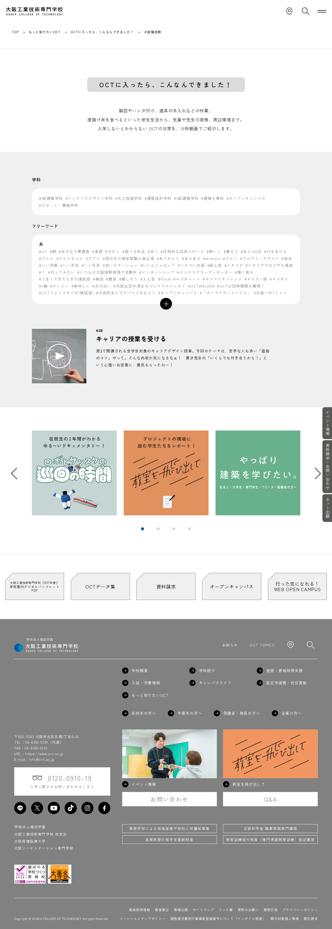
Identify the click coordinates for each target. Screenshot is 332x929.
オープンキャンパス (232, 586)
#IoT (43, 251)
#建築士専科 (212, 198)
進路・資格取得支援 (284, 671)
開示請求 (311, 918)
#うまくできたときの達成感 (65, 279)
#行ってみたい (61, 272)
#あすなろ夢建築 (74, 251)
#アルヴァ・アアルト (259, 258)
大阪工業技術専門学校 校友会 (40, 834)
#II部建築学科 (186, 198)
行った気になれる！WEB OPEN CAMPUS (297, 586)
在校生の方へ (144, 713)
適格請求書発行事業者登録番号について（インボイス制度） (218, 918)
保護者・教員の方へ (241, 713)
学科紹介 (207, 671)
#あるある (191, 258)
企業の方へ (291, 713)
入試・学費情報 (146, 683)
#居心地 (214, 265)
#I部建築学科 (51, 198)
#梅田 (98, 279)
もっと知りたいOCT (150, 695)
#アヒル (46, 258)
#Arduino (211, 258)
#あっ (153, 251)
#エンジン (59, 286)
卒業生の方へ (189, 713)
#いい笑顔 (48, 265)
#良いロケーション (120, 265)
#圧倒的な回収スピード (182, 251)
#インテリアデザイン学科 (89, 198)
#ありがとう (168, 258)
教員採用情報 (139, 909)
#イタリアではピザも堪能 (269, 265)
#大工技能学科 (128, 198)
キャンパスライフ (215, 683)
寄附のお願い (248, 909)
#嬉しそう (128, 279)
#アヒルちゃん (69, 258)
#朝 (53, 251)
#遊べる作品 (133, 251)
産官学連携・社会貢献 (286, 683)
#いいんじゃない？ (158, 265)
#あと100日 (251, 251)
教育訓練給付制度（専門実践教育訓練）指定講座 (270, 839)
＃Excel (164, 279)
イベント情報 (327, 423)
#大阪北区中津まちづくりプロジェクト (149, 286)
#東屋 (97, 251)
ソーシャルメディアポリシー (142, 918)
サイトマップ (203, 909)
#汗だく (112, 251)
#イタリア (233, 265)
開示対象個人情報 (285, 918)
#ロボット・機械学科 (58, 205)
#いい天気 (69, 265)
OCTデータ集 (100, 586)
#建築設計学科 (157, 198)
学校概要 (140, 671)
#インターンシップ (157, 272)
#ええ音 (147, 279)
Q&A (270, 799)
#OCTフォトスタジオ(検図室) (66, 292)
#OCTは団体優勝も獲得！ (241, 286)
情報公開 (181, 909)
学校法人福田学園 (30, 826)
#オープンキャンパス (246, 198)
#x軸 (43, 286)
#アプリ (93, 258)
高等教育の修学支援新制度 (169, 839)
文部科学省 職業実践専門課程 (270, 828)
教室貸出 (162, 909)
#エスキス (278, 279)
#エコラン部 (255, 279)
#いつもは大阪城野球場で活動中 (107, 272)
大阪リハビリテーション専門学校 (44, 848)
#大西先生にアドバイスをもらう (126, 292)
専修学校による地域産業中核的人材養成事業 (169, 828)
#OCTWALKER (201, 286)
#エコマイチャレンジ (222, 279)
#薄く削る (244, 272)
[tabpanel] (74, 473)
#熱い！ (213, 251)
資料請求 (166, 586)
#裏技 (111, 279)
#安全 (286, 258)
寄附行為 (271, 909)
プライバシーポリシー (300, 909)
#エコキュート (186, 279)
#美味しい (80, 286)
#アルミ (230, 258)
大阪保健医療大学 (30, 841)
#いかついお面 (191, 265)
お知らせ (230, 644)
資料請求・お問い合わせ (327, 466)
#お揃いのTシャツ (270, 292)
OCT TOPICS (262, 644)
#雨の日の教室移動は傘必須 (128, 258)
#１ (42, 272)
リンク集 (226, 909)
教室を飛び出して (248, 784)
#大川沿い (101, 286)
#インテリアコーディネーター (204, 272)
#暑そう (231, 251)
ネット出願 (327, 507)
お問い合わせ (169, 799)
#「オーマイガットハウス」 (225, 292)
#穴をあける (275, 251)
